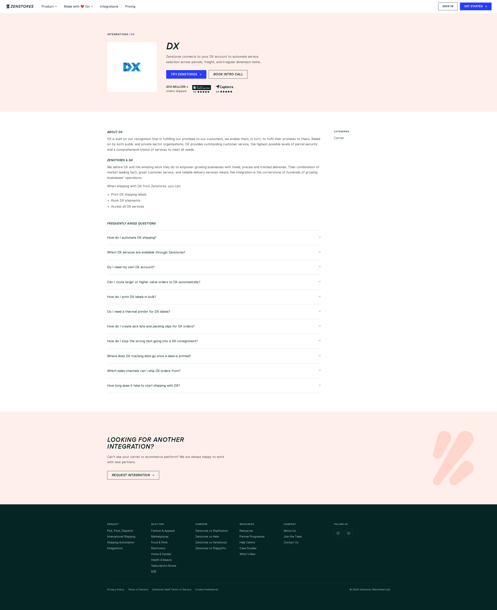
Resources (246, 530)
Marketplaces (160, 536)
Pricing (130, 6)
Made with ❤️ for (77, 6)
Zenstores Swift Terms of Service (171, 589)
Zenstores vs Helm (207, 536)
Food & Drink (159, 542)
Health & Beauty (161, 559)
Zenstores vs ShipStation (211, 530)
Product (48, 6)
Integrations (109, 6)
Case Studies (248, 548)
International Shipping (121, 536)
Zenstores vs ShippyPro (210, 548)
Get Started (473, 6)
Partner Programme (252, 536)
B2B (153, 571)
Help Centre (247, 542)
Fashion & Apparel (163, 530)
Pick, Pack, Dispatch (120, 530)
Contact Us (291, 542)
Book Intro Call (228, 74)
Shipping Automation (120, 542)
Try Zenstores (184, 74)
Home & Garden (161, 554)
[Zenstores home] (20, 6)
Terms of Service (138, 589)
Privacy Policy (115, 589)
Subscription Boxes (163, 565)
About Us (290, 530)
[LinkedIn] (348, 533)
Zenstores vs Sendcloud (211, 542)
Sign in (447, 6)
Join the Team (293, 536)
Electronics (158, 548)
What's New (247, 554)
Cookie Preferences (206, 589)
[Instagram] (338, 533)
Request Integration (131, 475)
